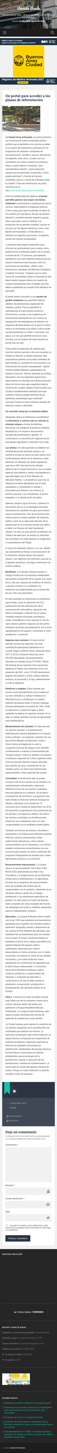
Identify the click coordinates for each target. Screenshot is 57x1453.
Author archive (14, 1091)
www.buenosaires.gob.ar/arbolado (27, 190)
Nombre (10, 1185)
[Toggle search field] (52, 32)
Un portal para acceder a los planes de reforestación (27, 98)
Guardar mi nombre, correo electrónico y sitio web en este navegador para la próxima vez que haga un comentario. (28, 1227)
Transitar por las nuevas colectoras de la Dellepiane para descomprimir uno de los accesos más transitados (28, 1410)
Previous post (16, 1116)
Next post (14, 1120)
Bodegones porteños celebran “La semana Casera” (27, 1403)
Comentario (11, 1145)
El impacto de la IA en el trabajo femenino (23, 1417)
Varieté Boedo (28, 8)
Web (7, 1212)
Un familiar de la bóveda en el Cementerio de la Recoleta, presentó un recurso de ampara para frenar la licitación (28, 1424)
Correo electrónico (14, 1199)
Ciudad (13, 1108)
